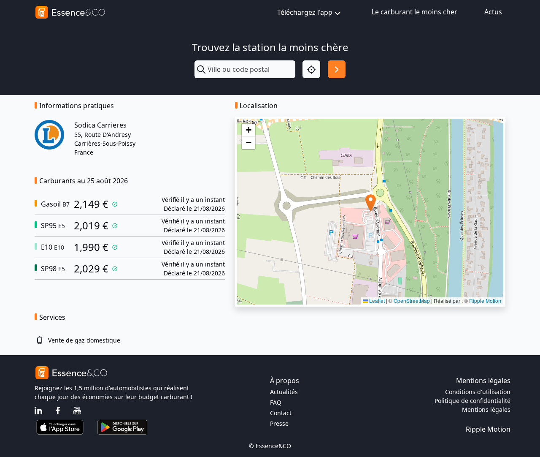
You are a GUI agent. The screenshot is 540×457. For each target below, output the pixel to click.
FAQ (275, 402)
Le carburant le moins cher (414, 11)
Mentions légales (486, 409)
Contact (281, 413)
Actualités (284, 392)
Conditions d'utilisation (477, 392)
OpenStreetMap (412, 300)
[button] (370, 203)
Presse (279, 423)
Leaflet (376, 300)
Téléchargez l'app (304, 12)
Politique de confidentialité (472, 401)
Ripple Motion (485, 300)
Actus (493, 11)
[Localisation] (311, 69)
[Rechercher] (337, 69)
